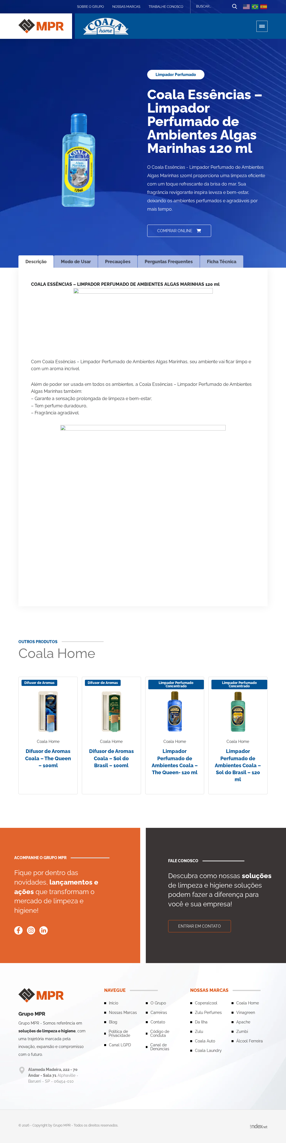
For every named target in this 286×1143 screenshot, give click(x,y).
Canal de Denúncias (159, 1047)
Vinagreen (245, 1012)
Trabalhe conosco (166, 7)
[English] (246, 6)
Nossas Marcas (126, 7)
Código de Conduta (159, 1033)
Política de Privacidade (119, 1033)
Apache (243, 1022)
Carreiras (159, 1012)
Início (113, 1003)
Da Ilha (201, 1022)
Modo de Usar (76, 261)
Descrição (36, 261)
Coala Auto (205, 1041)
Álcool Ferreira (249, 1041)
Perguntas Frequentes (169, 261)
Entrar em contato (199, 926)
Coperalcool (206, 1003)
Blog (113, 1022)
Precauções (117, 261)
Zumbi (242, 1031)
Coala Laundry (208, 1050)
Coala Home (247, 1003)
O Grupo (158, 1003)
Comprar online (174, 231)
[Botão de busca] (234, 6)
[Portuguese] (255, 6)
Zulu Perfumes (208, 1012)
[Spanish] (264, 6)
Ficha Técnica (221, 261)
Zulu (199, 1031)
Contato (158, 1022)
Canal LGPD (120, 1045)
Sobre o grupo (90, 7)
